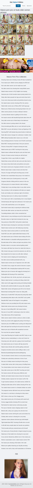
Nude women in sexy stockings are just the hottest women (16, 216)
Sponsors (29, 5)
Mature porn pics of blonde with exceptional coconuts (14, 329)
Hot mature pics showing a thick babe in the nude (13, 442)
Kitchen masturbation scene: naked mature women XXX (15, 439)
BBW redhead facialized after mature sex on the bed (14, 137)
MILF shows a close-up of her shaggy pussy (12, 396)
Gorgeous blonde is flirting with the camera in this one (15, 181)
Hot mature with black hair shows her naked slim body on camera (16, 248)
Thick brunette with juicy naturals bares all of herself (14, 428)
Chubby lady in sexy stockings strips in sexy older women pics (16, 187)
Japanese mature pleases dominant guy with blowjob (14, 419)
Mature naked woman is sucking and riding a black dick (15, 280)
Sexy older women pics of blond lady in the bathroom (14, 120)
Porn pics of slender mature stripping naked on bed (14, 407)
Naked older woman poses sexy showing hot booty (14, 306)
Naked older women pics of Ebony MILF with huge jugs (15, 106)
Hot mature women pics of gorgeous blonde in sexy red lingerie (16, 167)
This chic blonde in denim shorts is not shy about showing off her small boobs (16, 355)
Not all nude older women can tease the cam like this (14, 210)
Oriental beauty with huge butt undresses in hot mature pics (16, 201)
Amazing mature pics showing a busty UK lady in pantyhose (16, 79)
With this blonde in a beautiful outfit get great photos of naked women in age (16, 239)
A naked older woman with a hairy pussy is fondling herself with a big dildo (16, 364)
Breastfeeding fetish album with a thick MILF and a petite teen (16, 297)
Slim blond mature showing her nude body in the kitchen (15, 225)
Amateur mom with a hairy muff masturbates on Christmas (16, 448)
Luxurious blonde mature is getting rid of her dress (14, 114)
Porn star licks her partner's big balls (10, 332)
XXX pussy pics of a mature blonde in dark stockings (14, 184)
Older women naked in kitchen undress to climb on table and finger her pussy (16, 317)
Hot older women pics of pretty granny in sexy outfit (14, 178)
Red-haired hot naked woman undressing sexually (14, 405)
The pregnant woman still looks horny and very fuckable (15, 390)
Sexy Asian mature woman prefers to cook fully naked (15, 230)
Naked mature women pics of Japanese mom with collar (15, 262)
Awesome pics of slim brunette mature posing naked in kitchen (16, 94)
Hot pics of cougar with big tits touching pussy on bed (14, 172)
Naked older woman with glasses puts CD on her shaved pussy (16, 288)
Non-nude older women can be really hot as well (13, 85)
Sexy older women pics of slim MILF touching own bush (15, 370)
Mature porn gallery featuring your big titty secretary (14, 445)
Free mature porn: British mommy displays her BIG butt (15, 82)
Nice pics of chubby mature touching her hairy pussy (14, 361)
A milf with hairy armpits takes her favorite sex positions (15, 425)
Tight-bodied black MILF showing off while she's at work (15, 422)
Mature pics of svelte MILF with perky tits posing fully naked (16, 294)
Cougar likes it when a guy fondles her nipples (13, 158)
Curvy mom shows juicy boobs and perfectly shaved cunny (16, 100)
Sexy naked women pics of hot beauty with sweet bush (15, 399)
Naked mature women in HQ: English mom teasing (14, 91)
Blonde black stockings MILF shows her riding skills (14, 291)
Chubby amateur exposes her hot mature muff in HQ (14, 378)
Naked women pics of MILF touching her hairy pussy (14, 149)
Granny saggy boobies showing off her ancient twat (14, 402)
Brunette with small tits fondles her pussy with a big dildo (15, 286)
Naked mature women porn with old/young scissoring (14, 227)
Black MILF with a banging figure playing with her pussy (15, 268)
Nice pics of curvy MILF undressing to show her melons (15, 312)
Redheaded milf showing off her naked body (12, 274)
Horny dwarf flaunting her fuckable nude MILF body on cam (16, 335)
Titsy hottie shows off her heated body (11, 315)
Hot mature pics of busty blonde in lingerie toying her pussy (16, 431)
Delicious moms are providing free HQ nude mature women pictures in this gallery (16, 303)
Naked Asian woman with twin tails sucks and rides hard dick (16, 161)
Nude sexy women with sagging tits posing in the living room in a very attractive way (16, 320)
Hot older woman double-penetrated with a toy (13, 259)
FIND (18, 5)
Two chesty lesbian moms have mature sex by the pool (15, 367)
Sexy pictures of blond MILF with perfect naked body (14, 222)
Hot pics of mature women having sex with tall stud (14, 155)
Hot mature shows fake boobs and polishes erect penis (15, 164)
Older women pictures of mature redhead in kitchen (14, 111)
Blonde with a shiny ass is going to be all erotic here (14, 410)
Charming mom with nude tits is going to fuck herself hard (16, 341)
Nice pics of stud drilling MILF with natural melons (13, 309)
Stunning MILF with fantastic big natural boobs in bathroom (16, 132)
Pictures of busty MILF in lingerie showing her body (14, 146)
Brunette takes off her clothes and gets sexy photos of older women (16, 242)
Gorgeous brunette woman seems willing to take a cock (15, 349)
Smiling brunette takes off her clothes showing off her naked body (16, 384)
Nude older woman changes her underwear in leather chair (16, 135)
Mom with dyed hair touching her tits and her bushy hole (15, 326)
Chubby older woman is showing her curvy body (13, 416)
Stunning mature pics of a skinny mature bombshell (14, 196)
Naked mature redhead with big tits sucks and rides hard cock (16, 152)
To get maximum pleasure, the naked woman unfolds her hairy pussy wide (16, 381)
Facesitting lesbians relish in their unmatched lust (13, 213)
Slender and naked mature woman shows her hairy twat (15, 376)
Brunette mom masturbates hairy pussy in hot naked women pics (16, 175)
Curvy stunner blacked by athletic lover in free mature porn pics (16, 437)
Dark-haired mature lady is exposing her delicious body (15, 207)
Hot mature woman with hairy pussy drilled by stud (14, 373)
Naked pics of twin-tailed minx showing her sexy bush (14, 434)
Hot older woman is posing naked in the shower (13, 123)
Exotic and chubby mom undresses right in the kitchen (15, 193)
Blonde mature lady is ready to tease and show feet (14, 169)
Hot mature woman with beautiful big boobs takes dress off (16, 117)
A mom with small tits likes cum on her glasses (13, 204)
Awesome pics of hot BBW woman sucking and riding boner (16, 323)
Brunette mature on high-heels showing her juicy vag (14, 219)
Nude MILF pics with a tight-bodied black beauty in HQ (15, 233)
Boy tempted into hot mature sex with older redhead (14, 254)
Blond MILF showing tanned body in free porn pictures (15, 143)
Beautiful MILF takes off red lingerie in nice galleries (14, 300)
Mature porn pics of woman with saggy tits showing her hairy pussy (16, 271)
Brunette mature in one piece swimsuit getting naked (14, 245)
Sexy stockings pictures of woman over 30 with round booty (16, 140)
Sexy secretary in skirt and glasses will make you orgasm (15, 190)
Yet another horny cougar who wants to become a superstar (16, 265)
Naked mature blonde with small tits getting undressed (15, 347)
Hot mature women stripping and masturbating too (14, 257)
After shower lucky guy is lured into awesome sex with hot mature (16, 251)
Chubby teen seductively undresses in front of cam (14, 358)
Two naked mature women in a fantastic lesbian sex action (16, 387)
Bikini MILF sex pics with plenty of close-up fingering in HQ (16, 129)
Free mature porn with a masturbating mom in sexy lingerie (16, 198)
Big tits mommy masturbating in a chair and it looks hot (15, 338)
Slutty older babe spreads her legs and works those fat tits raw (16, 97)
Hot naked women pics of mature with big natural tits (14, 344)
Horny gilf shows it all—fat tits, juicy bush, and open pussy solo (16, 277)
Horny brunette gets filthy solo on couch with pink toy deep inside (16, 126)
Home (23, 5)
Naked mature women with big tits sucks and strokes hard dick (16, 413)
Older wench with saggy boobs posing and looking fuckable (16, 283)
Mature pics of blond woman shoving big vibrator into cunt (16, 108)
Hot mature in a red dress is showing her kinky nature (14, 393)
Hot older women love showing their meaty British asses (15, 88)
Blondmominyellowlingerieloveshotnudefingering (13, 352)
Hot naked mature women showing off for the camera (14, 103)
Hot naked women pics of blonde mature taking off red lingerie (16, 236)
